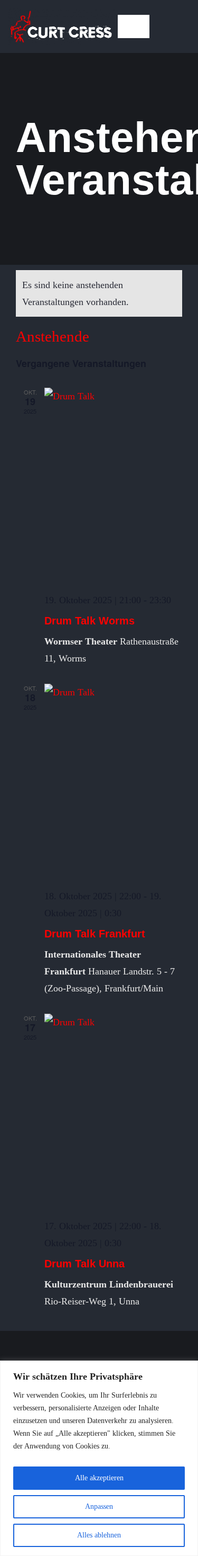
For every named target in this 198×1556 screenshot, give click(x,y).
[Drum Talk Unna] (113, 1111)
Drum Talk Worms (89, 621)
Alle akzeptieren (99, 1478)
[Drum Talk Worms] (113, 485)
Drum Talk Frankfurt (94, 934)
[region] (99, 1458)
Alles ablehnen (99, 1535)
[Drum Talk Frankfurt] (113, 781)
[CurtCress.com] (61, 12)
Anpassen (99, 1506)
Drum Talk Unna (84, 1263)
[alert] (99, 293)
